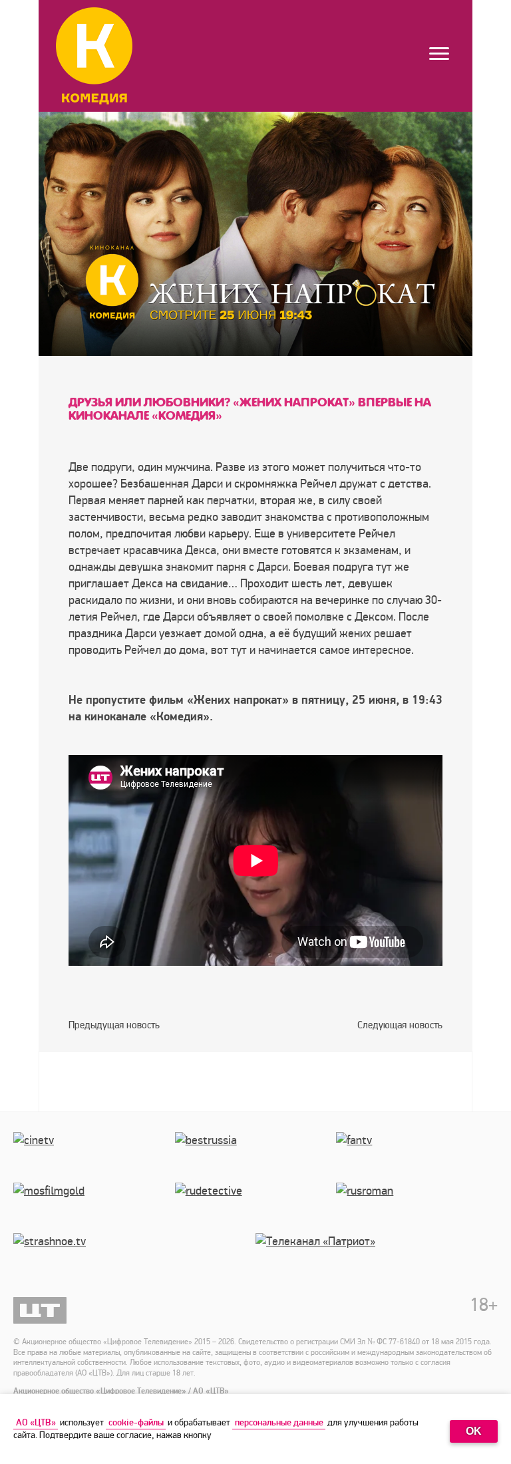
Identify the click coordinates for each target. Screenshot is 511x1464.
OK (474, 1431)
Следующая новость (399, 1025)
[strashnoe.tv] (134, 1258)
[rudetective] (256, 1208)
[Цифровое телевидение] (40, 1310)
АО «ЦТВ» (36, 1422)
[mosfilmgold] (94, 1208)
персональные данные (279, 1422)
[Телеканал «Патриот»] (377, 1258)
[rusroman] (417, 1208)
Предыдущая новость (114, 1025)
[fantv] (417, 1157)
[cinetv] (94, 1157)
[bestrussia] (256, 1157)
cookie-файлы (136, 1422)
